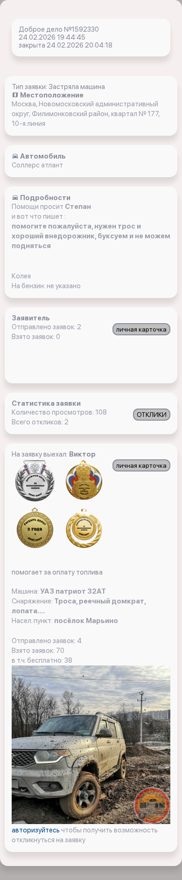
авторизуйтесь (36, 830)
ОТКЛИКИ (152, 414)
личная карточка (141, 329)
